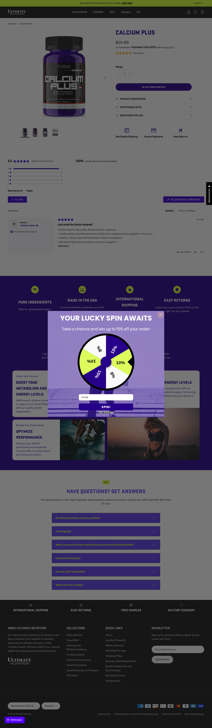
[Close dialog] (160, 314)
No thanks (106, 412)
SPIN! (106, 407)
